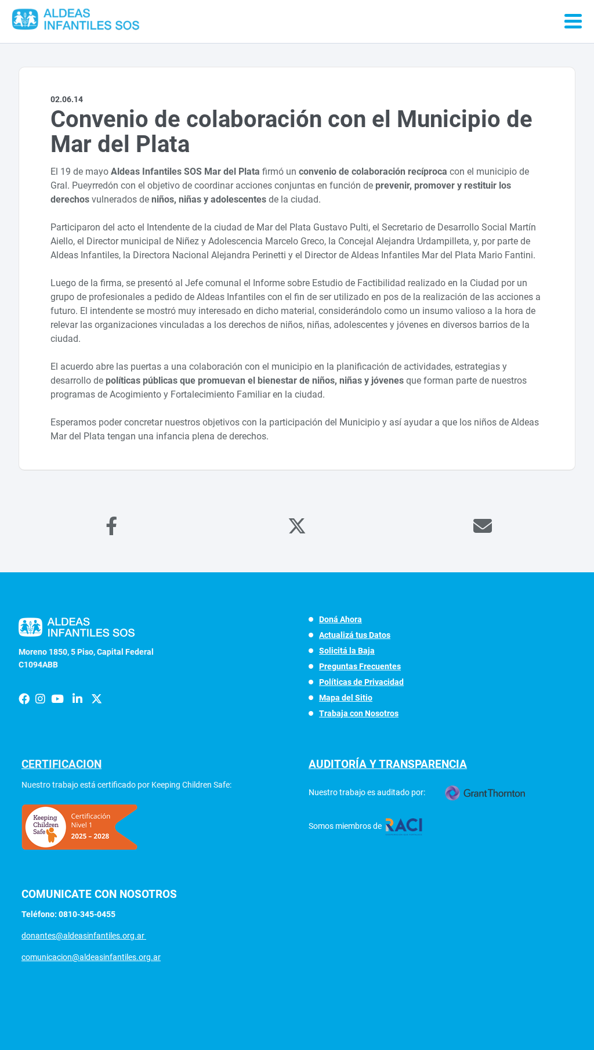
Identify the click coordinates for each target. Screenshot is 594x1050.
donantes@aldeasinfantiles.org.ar (83, 935)
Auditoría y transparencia (388, 764)
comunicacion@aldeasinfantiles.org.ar (91, 957)
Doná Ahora (340, 619)
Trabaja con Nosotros (359, 713)
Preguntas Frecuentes (360, 666)
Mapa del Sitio (345, 697)
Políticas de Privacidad (361, 682)
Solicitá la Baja (347, 650)
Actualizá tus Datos (354, 635)
